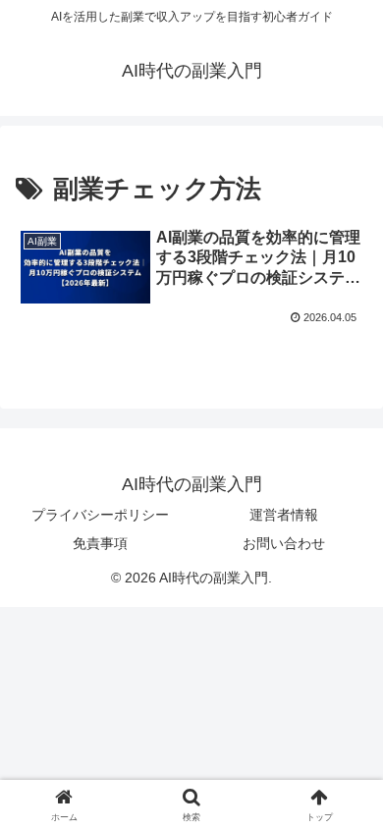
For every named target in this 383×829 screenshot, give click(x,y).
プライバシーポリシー (100, 515)
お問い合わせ (284, 543)
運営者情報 (283, 515)
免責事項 (100, 543)
